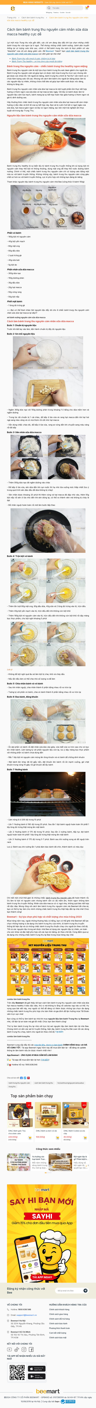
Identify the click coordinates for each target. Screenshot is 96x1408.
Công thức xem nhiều (48, 1149)
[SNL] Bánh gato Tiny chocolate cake (17, 1132)
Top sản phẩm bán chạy (32, 1096)
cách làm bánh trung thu (44, 1083)
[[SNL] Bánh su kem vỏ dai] (48, 1115)
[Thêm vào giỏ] (30, 1138)
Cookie (62, 12)
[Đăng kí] (85, 1291)
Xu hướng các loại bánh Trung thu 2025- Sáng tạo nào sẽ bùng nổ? (39, 1157)
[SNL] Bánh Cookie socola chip (74, 1132)
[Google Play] (37, 1376)
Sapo (57, 1401)
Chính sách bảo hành (58, 1323)
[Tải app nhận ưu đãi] (41, 1233)
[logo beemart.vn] (48, 1391)
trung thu (12, 1087)
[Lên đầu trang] (91, 1405)
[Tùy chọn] (85, 1138)
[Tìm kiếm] (49, 7)
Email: (24, 1315)
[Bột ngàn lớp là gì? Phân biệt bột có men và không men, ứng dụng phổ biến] (60, 1162)
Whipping (49, 12)
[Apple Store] (37, 1369)
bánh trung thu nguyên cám (19, 1083)
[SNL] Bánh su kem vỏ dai (46, 1131)
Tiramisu (56, 12)
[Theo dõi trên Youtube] (9, 1349)
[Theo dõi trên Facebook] (31, 1349)
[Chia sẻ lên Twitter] (25, 1077)
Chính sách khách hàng (59, 1309)
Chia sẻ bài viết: (13, 1078)
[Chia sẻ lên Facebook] (21, 1077)
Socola (68, 12)
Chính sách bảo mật (57, 1337)
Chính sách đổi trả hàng (59, 1319)
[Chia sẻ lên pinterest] (28, 1077)
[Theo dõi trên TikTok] (17, 1349)
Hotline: (21, 1309)
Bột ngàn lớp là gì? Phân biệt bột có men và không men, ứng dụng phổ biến (81, 1157)
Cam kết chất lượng (57, 1333)
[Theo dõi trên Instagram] (24, 1349)
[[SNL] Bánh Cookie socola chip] (75, 1115)
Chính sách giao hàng (58, 1314)
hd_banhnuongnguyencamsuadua (71, 1083)
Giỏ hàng (88, 6)
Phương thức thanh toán (59, 1328)
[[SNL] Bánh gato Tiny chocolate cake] (20, 1115)
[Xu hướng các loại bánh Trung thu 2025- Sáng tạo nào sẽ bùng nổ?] (18, 1162)
